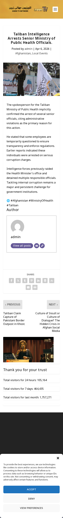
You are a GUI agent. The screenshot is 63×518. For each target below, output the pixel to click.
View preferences (31, 508)
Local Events (40, 53)
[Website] (42, 245)
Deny (31, 498)
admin (28, 49)
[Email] (36, 245)
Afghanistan (23, 53)
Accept (31, 489)
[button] (58, 458)
